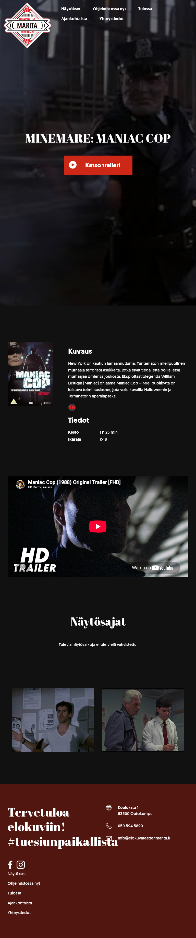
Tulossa (145, 8)
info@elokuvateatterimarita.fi (144, 838)
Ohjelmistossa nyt (109, 8)
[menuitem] (71, 9)
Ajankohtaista (74, 18)
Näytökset (71, 8)
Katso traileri (102, 165)
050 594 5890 (130, 826)
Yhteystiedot (112, 18)
